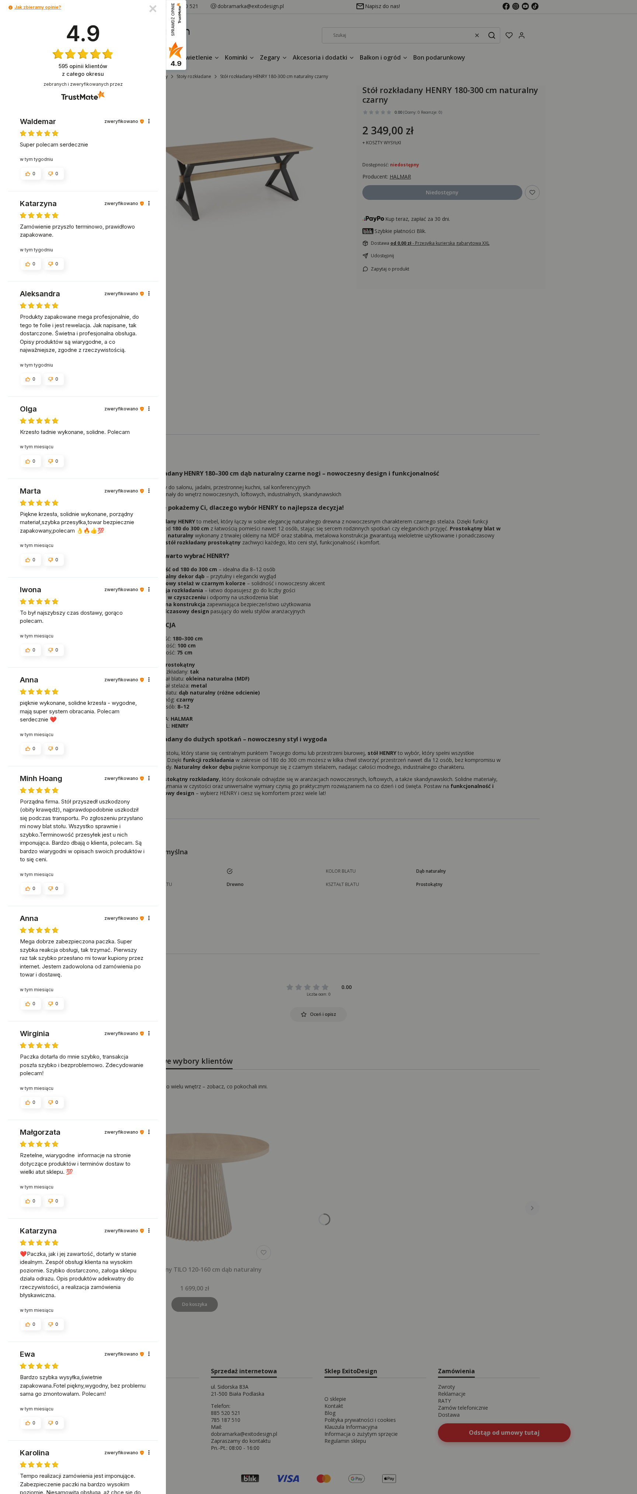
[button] (10, 7)
